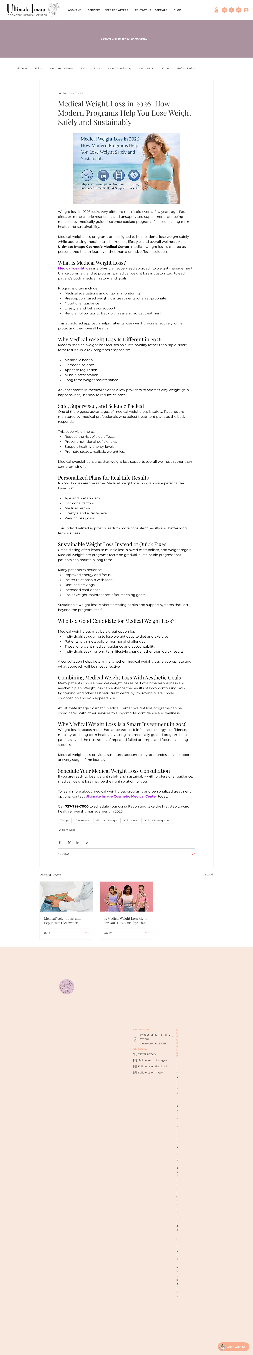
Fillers (39, 68)
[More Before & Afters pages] (130, 10)
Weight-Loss (147, 68)
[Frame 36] (238, 10)
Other (166, 68)
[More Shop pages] (183, 10)
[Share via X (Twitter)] (69, 842)
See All (209, 874)
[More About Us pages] (83, 10)
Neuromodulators (61, 68)
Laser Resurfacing (119, 68)
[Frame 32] (224, 10)
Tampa (64, 820)
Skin (83, 68)
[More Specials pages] (169, 10)
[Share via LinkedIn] (78, 842)
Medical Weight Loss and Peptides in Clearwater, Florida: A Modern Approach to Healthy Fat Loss (65, 920)
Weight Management (158, 820)
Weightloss (130, 820)
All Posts (22, 68)
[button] (216, 9)
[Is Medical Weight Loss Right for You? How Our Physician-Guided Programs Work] (126, 897)
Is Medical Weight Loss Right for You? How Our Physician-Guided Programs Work (125, 920)
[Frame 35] (231, 10)
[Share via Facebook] (59, 842)
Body (97, 68)
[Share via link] (87, 842)
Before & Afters (187, 68)
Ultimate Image (106, 820)
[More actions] (193, 93)
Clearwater (83, 820)
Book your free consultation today (124, 38)
